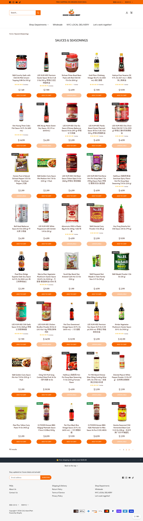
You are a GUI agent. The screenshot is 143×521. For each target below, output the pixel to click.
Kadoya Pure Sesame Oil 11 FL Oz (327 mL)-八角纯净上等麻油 (121, 77)
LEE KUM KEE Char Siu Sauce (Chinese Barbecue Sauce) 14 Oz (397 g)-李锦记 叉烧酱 (71, 129)
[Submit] (38, 12)
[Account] (127, 13)
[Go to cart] (131, 13)
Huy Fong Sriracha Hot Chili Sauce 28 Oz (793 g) (121, 227)
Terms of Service (58, 493)
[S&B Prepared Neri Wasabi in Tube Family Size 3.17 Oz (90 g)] (97, 261)
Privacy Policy (57, 496)
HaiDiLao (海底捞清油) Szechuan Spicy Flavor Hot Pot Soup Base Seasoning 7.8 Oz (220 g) (121, 179)
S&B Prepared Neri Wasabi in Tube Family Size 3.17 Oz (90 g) (96, 276)
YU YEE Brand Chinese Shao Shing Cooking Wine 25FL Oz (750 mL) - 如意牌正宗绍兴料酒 (96, 378)
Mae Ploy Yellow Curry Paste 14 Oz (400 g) (21, 426)
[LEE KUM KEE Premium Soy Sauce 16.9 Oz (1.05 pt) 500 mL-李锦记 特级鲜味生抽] (97, 311)
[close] (141, 460)
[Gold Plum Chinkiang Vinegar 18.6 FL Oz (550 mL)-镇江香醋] (97, 62)
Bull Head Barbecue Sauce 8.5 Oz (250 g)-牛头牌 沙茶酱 (21, 228)
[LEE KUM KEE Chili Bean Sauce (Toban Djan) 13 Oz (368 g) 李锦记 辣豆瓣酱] (72, 163)
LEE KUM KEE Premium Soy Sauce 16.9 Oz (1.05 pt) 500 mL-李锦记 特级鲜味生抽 (96, 328)
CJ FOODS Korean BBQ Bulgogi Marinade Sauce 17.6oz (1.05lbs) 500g (46, 427)
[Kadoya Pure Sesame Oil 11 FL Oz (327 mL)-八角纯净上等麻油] (122, 62)
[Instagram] (13, 2)
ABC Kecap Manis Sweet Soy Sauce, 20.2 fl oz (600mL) (46, 128)
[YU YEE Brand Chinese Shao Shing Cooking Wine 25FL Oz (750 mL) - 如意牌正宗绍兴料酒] (97, 362)
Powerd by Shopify (15, 513)
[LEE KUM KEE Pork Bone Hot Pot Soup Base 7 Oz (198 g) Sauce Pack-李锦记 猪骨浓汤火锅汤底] (97, 163)
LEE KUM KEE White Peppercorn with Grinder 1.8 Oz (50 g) (46, 228)
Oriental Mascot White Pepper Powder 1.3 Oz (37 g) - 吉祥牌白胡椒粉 (122, 377)
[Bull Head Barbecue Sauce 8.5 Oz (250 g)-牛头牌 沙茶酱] (21, 213)
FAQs (11, 486)
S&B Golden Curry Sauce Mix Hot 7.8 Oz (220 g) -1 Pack (21, 377)
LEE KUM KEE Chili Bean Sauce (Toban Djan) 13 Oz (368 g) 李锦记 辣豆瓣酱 (71, 178)
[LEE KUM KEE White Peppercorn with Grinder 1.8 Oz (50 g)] (46, 213)
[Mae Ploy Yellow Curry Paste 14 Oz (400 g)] (21, 412)
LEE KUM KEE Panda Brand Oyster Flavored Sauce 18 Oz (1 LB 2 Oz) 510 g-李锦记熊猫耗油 (97, 129)
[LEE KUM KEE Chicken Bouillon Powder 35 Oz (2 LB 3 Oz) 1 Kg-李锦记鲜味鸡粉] (46, 311)
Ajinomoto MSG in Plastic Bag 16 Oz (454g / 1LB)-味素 (71, 228)
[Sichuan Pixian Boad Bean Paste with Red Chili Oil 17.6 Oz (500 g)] (72, 62)
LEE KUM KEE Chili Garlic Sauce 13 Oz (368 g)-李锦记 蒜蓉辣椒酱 (21, 326)
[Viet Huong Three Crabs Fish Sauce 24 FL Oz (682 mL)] (21, 113)
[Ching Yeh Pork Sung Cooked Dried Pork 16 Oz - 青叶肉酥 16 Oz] (46, 362)
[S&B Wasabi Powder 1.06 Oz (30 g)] (122, 261)
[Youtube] (16, 2)
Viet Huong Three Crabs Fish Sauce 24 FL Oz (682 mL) (21, 128)
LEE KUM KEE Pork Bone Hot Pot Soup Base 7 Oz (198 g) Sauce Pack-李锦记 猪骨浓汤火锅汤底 (96, 179)
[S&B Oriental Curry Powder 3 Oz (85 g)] (97, 213)
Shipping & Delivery (59, 486)
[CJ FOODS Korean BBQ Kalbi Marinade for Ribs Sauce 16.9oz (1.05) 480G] (97, 412)
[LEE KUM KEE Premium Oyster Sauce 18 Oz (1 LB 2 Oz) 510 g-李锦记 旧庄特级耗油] (46, 62)
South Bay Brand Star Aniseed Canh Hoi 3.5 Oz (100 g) (71, 276)
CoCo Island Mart (27, 511)
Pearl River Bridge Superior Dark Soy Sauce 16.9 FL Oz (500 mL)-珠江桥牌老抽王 (21, 278)
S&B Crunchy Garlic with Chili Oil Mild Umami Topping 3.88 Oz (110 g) (21, 77)
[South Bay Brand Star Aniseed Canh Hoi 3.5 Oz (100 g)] (72, 261)
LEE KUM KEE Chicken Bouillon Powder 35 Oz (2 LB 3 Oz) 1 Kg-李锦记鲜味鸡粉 (46, 328)
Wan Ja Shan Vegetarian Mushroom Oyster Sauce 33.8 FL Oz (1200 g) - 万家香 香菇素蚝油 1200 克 (46, 278)
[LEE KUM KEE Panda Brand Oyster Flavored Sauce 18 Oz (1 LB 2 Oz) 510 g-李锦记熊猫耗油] (97, 113)
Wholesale (99, 489)
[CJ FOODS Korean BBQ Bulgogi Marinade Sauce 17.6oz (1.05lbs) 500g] (46, 412)
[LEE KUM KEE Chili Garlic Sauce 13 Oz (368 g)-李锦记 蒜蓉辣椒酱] (21, 311)
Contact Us (13, 493)
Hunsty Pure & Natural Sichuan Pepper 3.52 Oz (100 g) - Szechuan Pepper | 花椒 (21, 179)
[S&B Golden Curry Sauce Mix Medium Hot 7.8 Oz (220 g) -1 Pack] (46, 163)
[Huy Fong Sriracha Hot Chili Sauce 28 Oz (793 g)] (122, 213)
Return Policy (57, 489)
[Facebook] (10, 2)
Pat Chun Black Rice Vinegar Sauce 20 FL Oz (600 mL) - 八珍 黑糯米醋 (71, 429)
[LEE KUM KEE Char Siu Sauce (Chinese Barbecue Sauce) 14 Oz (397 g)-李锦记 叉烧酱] (72, 113)
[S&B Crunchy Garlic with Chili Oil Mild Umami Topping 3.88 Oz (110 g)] (21, 62)
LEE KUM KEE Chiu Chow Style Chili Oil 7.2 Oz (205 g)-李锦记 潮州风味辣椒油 (121, 129)
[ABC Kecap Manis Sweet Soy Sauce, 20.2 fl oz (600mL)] (46, 113)
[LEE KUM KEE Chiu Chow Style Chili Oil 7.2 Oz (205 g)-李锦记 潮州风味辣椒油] (122, 113)
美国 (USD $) (117, 2)
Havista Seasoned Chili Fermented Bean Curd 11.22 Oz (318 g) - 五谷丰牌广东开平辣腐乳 (122, 429)
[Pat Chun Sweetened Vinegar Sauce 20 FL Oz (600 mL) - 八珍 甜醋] (72, 311)
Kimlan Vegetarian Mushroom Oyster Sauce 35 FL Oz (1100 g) (121, 326)
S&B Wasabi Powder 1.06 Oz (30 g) (121, 275)
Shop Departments (102, 486)
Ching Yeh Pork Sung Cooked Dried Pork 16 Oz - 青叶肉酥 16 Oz (46, 377)
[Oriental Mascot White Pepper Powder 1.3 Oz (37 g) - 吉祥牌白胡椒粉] (122, 362)
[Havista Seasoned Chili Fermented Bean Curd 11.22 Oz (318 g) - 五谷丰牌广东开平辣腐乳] (122, 412)
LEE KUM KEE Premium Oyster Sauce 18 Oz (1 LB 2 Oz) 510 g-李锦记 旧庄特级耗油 (46, 79)
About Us (12, 489)
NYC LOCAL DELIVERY (103, 493)
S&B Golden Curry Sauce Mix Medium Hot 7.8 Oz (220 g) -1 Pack (46, 178)
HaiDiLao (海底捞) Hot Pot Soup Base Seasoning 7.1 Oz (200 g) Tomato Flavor (71, 378)
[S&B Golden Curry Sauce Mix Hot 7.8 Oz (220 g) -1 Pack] (21, 362)
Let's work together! (102, 496)
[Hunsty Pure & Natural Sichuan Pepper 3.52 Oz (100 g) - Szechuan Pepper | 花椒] (21, 163)
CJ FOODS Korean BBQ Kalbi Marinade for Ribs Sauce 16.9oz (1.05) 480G (96, 427)
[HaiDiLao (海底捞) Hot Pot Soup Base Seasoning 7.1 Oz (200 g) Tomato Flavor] (72, 362)
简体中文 (128, 2)
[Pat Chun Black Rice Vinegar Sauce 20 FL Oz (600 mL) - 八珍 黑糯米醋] (72, 412)
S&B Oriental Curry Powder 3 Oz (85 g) (96, 227)
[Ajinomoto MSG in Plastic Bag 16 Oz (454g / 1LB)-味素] (72, 213)
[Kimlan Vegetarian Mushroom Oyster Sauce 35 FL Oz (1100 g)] (122, 311)
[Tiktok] (20, 2)
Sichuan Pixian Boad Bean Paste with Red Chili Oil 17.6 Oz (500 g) (71, 77)
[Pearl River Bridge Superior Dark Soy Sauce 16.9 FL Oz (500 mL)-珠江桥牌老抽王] (21, 261)
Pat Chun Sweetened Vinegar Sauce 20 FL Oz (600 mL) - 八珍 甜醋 (71, 326)
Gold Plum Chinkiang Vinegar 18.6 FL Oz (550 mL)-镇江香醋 (97, 77)
